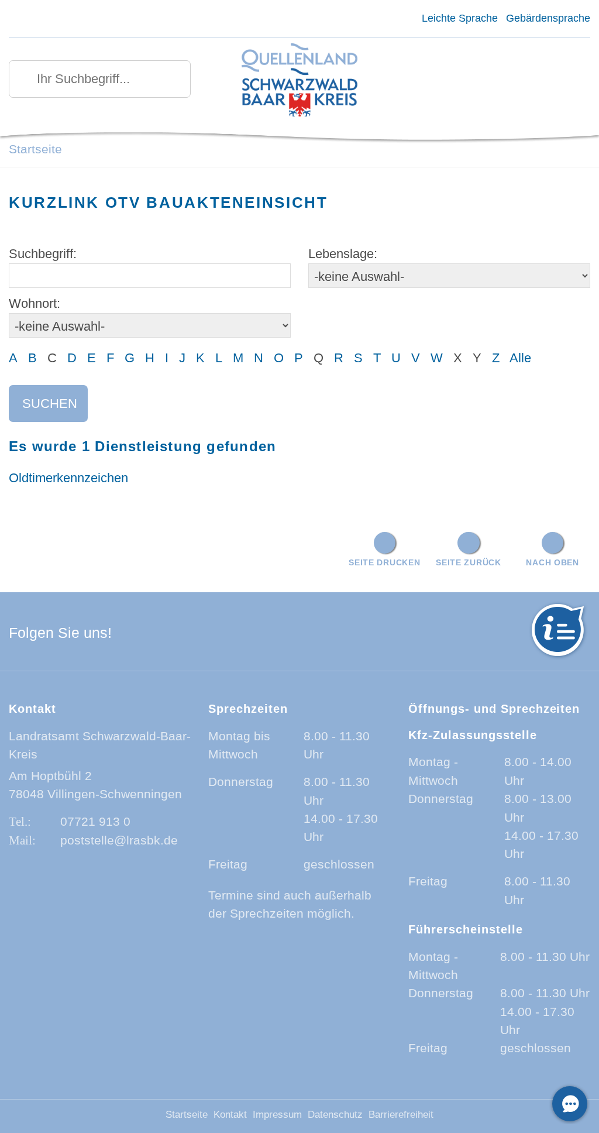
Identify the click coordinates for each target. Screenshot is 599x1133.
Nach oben (552, 562)
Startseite (35, 149)
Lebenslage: (342, 253)
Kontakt (230, 1114)
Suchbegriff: (43, 253)
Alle (520, 358)
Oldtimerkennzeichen (68, 478)
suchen (49, 403)
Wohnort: (34, 303)
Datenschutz (335, 1114)
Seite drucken (384, 562)
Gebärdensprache (548, 18)
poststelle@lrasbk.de (119, 840)
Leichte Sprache (459, 18)
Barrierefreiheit (401, 1114)
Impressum (277, 1114)
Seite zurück (468, 562)
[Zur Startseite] (299, 81)
